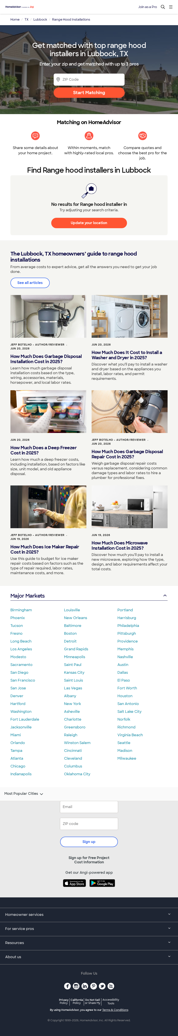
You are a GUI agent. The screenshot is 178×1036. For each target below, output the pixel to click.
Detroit (70, 641)
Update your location (89, 223)
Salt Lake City (129, 711)
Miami (15, 735)
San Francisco (22, 680)
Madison (124, 750)
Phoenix (17, 618)
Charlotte (72, 719)
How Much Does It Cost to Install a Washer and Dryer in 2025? (127, 355)
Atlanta (16, 758)
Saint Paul (72, 664)
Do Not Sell (92, 1001)
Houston (124, 696)
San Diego (19, 672)
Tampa (16, 750)
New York (72, 704)
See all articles (30, 282)
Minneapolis (74, 657)
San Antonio (128, 704)
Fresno (16, 633)
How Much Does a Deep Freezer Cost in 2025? (43, 450)
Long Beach (20, 641)
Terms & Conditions (115, 1010)
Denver (16, 696)
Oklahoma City (77, 774)
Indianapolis (20, 774)
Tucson (16, 625)
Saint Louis (73, 680)
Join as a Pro (147, 7)
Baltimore (72, 625)
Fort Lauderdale (24, 719)
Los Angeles (21, 649)
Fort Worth (127, 688)
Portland (125, 610)
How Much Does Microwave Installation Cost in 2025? (120, 545)
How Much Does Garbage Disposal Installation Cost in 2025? (46, 359)
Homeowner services (24, 914)
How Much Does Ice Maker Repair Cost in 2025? (44, 549)
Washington (20, 711)
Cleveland (73, 758)
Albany (70, 696)
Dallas (122, 672)
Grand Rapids (76, 649)
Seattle (123, 743)
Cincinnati (73, 750)
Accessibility (110, 1001)
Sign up (89, 841)
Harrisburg (126, 618)
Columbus (73, 766)
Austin (122, 664)
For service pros (19, 928)
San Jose (18, 688)
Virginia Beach (130, 735)
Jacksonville (21, 727)
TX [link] (26, 19)
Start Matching (89, 92)
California (77, 1001)
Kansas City (74, 672)
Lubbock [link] (40, 19)
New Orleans (75, 618)
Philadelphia (128, 625)
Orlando (17, 743)
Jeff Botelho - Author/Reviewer (37, 344)
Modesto (18, 657)
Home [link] (15, 19)
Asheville (72, 711)
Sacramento (21, 664)
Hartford (17, 704)
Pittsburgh (126, 633)
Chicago (17, 766)
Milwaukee (126, 758)
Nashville (125, 657)
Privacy (64, 1001)
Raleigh (70, 735)
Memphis (125, 649)
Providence (127, 641)
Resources (14, 943)
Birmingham (21, 610)
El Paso (123, 680)
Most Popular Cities (21, 794)
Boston (70, 633)
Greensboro (75, 727)
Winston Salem (77, 743)
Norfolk (123, 719)
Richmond (126, 727)
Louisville (72, 610)
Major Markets (27, 595)
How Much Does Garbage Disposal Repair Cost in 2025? (127, 454)
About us (13, 957)
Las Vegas (73, 688)
